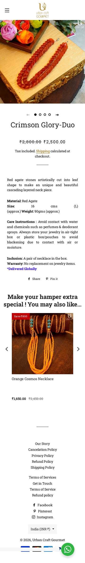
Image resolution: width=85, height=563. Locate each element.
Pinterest (44, 511)
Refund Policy (42, 461)
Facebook (45, 505)
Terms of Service (42, 489)
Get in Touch (42, 483)
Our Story (42, 443)
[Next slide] (57, 114)
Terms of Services (42, 477)
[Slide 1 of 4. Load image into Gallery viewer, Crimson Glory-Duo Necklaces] (35, 114)
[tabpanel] (42, 61)
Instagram (44, 517)
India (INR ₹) (40, 529)
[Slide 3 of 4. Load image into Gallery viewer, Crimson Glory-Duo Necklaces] (44, 114)
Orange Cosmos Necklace (33, 379)
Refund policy (42, 495)
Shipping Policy (43, 467)
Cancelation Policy (42, 449)
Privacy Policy (43, 455)
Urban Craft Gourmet (48, 540)
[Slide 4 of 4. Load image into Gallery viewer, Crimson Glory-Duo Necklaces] (49, 114)
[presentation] (7, 349)
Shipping (43, 151)
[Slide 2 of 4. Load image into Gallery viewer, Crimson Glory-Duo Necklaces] (40, 114)
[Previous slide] (28, 114)
